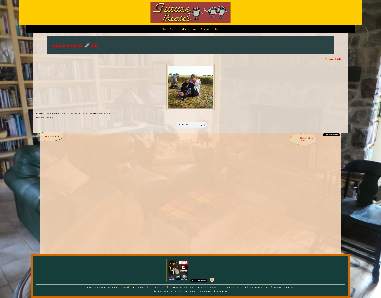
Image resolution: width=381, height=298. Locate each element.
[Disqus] (190, 173)
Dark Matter (205, 29)
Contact (220, 291)
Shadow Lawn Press (260, 287)
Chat (164, 29)
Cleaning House (138, 287)
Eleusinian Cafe (158, 287)
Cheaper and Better (116, 287)
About (193, 29)
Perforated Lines (237, 287)
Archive (183, 29)
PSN (217, 29)
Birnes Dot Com (95, 287)
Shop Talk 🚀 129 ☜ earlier (49, 136)
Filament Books (177, 287)
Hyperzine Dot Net (216, 287)
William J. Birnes (282, 287)
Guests (173, 29)
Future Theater (196, 287)
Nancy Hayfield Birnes (201, 291)
